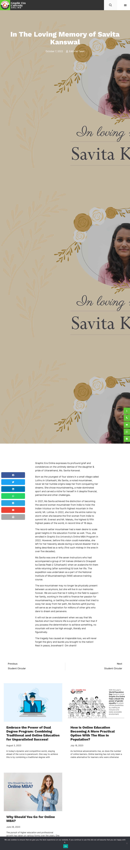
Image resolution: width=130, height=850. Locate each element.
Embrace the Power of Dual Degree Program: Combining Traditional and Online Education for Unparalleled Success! (33, 733)
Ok (65, 846)
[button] (125, 5)
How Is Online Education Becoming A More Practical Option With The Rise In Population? (92, 733)
